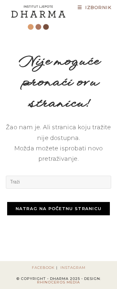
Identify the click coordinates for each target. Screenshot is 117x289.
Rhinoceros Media (58, 282)
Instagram (72, 267)
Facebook (43, 267)
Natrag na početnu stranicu (59, 208)
